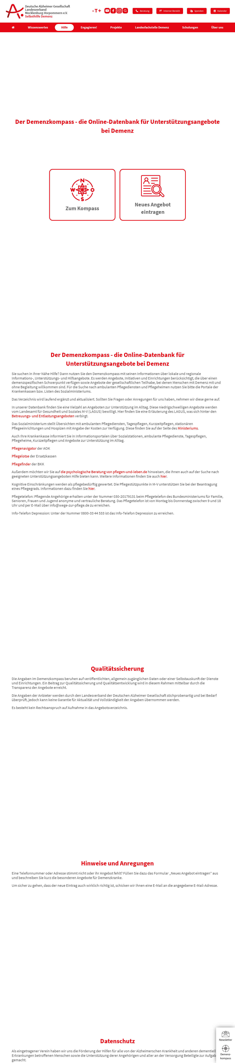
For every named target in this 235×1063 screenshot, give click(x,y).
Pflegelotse (20, 456)
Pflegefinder (21, 464)
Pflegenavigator (24, 448)
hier (164, 476)
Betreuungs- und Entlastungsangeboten (43, 415)
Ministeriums (188, 428)
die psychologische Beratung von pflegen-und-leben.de (103, 471)
